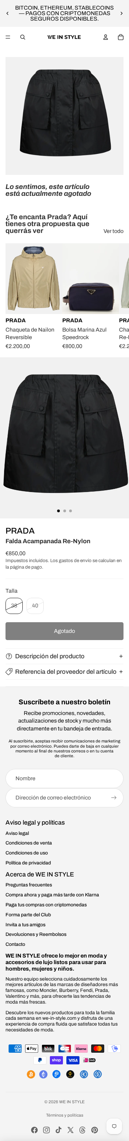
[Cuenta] (105, 37)
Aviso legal (17, 833)
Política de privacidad (28, 862)
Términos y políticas (64, 1115)
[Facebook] (34, 1130)
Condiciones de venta (29, 843)
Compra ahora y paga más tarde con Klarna (52, 894)
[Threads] (82, 1130)
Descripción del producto (50, 656)
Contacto (15, 944)
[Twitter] (70, 1130)
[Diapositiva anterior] (7, 13)
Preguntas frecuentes (29, 884)
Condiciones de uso (27, 852)
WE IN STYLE (72, 1101)
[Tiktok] (58, 1130)
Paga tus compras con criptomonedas (46, 904)
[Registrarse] (113, 797)
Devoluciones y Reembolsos (36, 934)
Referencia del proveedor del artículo (66, 671)
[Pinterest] (94, 1130)
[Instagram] (46, 1130)
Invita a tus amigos (25, 924)
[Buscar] (22, 37)
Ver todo (113, 231)
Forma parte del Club (28, 914)
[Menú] (8, 37)
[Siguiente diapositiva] (121, 13)
